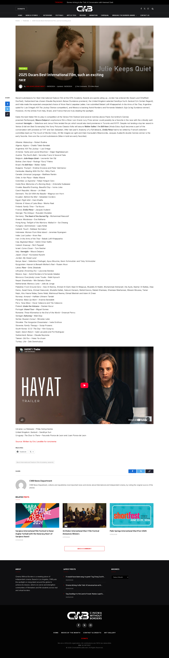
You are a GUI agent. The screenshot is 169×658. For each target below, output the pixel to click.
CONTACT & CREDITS (92, 633)
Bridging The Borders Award (123, 15)
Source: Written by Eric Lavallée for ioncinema (36, 441)
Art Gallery (110, 633)
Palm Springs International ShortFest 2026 (128, 531)
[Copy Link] (7, 114)
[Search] (152, 8)
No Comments (82, 86)
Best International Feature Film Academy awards (35, 462)
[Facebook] (7, 104)
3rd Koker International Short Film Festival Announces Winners (81, 532)
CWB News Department (35, 86)
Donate (21, 9)
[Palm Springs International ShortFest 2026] (131, 515)
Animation (93, 15)
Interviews (47, 15)
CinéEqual (105, 15)
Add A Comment (84, 549)
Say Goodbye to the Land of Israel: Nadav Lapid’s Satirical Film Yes (84, 594)
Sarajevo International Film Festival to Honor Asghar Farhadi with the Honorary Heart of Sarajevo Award (35, 534)
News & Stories (32, 15)
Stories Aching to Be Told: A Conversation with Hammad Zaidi (90, 2)
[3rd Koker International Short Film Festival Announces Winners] (84, 515)
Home (20, 15)
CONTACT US (144, 15)
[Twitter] (7, 109)
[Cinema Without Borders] (84, 9)
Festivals (59, 15)
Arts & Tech (71, 15)
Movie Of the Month (70, 633)
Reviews (83, 15)
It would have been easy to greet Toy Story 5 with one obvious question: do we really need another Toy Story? (86, 576)
